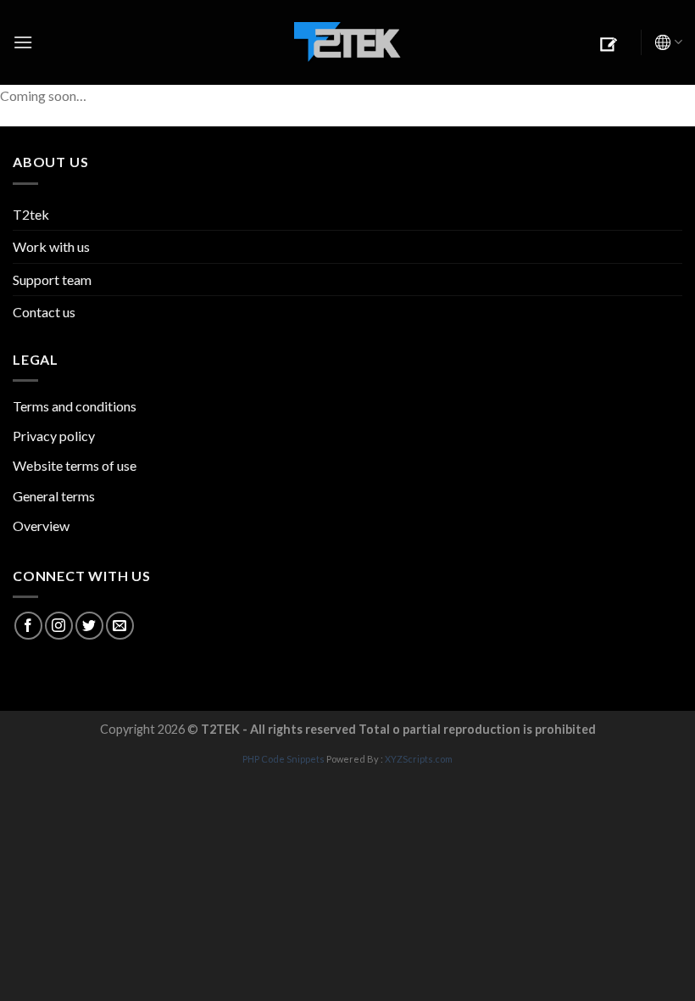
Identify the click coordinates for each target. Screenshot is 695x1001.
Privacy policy (54, 436)
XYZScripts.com (419, 758)
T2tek (31, 214)
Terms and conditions (74, 406)
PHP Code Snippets (283, 758)
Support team (52, 279)
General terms (54, 496)
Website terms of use (74, 465)
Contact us (44, 312)
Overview (41, 525)
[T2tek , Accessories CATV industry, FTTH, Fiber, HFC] (347, 43)
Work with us (51, 246)
